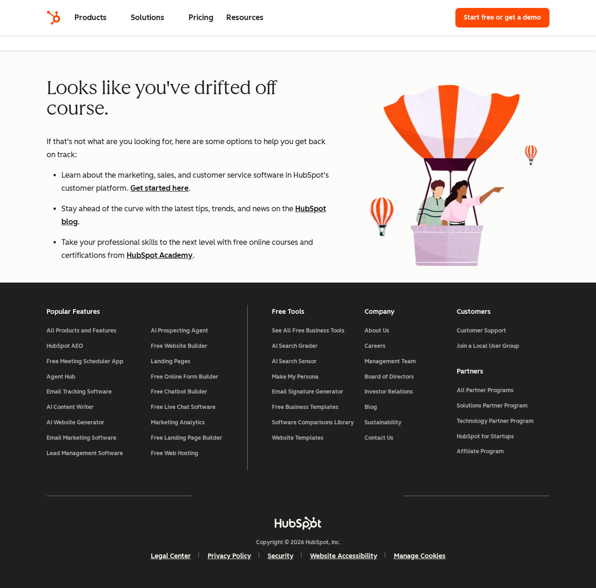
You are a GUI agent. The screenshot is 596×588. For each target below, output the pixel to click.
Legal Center (171, 556)
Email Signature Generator (307, 391)
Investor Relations (389, 391)
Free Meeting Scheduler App (85, 361)
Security (280, 556)
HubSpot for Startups (485, 436)
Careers (375, 346)
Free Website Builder (179, 346)
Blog (371, 407)
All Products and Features (81, 330)
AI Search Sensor (294, 361)
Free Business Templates (305, 407)
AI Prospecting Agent (179, 330)
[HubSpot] (54, 18)
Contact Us (379, 438)
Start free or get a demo (502, 17)
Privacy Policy (229, 556)
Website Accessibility (343, 556)
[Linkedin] (325, 496)
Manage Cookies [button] (420, 556)
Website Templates (298, 438)
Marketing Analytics (178, 422)
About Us (377, 330)
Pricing (201, 17)
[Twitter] (298, 496)
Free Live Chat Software (183, 407)
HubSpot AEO (65, 346)
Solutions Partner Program (492, 405)
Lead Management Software (85, 453)
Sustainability (383, 422)
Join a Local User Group (488, 346)
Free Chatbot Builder (179, 391)
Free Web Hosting (174, 453)
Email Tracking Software (79, 391)
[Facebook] (217, 496)
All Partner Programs (485, 390)
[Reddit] (352, 496)
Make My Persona (295, 377)
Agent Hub (61, 377)
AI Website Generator (75, 422)
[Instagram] (244, 496)
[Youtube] (271, 496)
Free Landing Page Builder (186, 438)
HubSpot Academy (160, 255)
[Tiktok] (379, 496)
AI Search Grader (295, 346)
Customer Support (481, 330)
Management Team (390, 361)
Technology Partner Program (495, 421)
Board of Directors (389, 377)
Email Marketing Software (81, 438)
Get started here (159, 188)
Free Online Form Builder (184, 377)
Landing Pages (170, 361)
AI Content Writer (70, 407)
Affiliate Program (480, 451)
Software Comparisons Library (313, 422)
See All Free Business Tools (308, 330)
